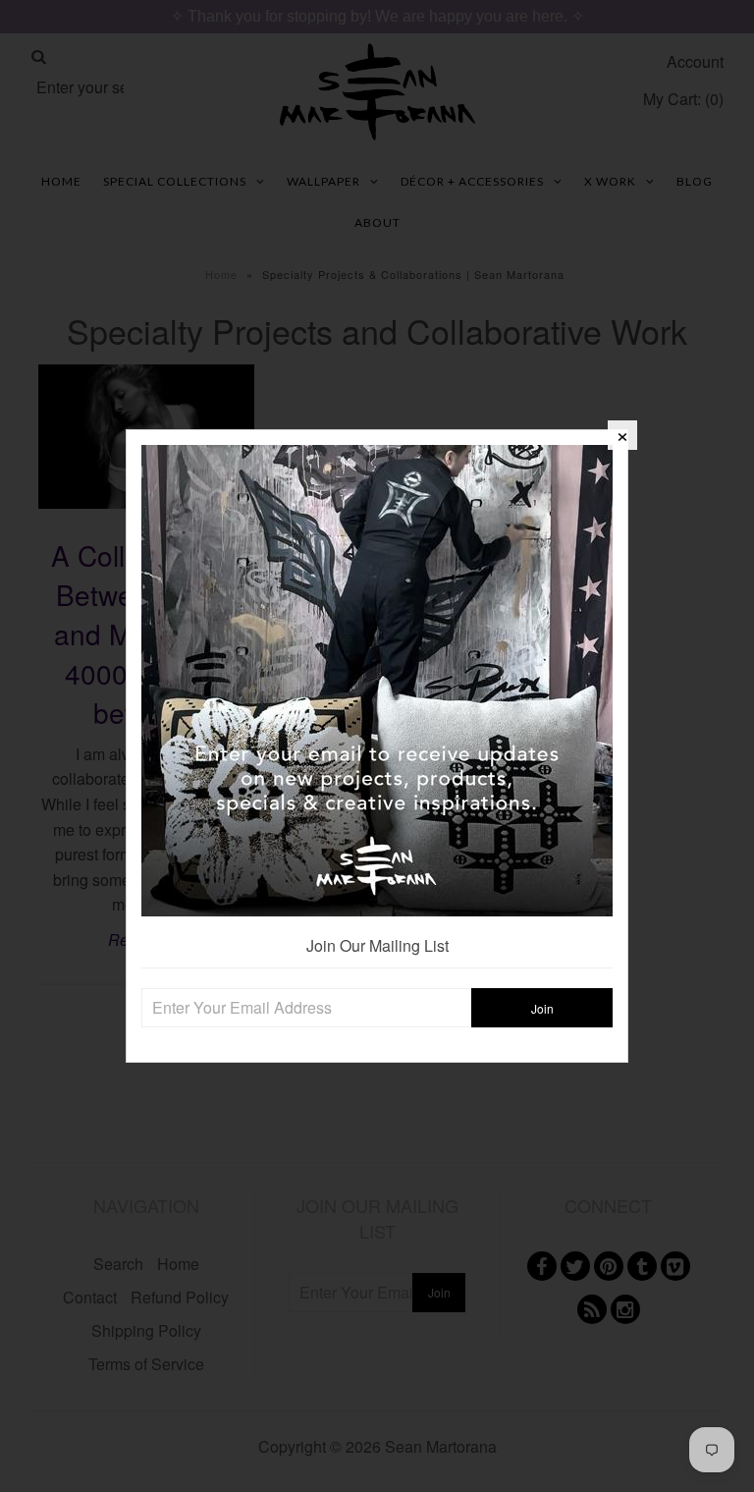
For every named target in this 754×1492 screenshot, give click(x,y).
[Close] (622, 435)
